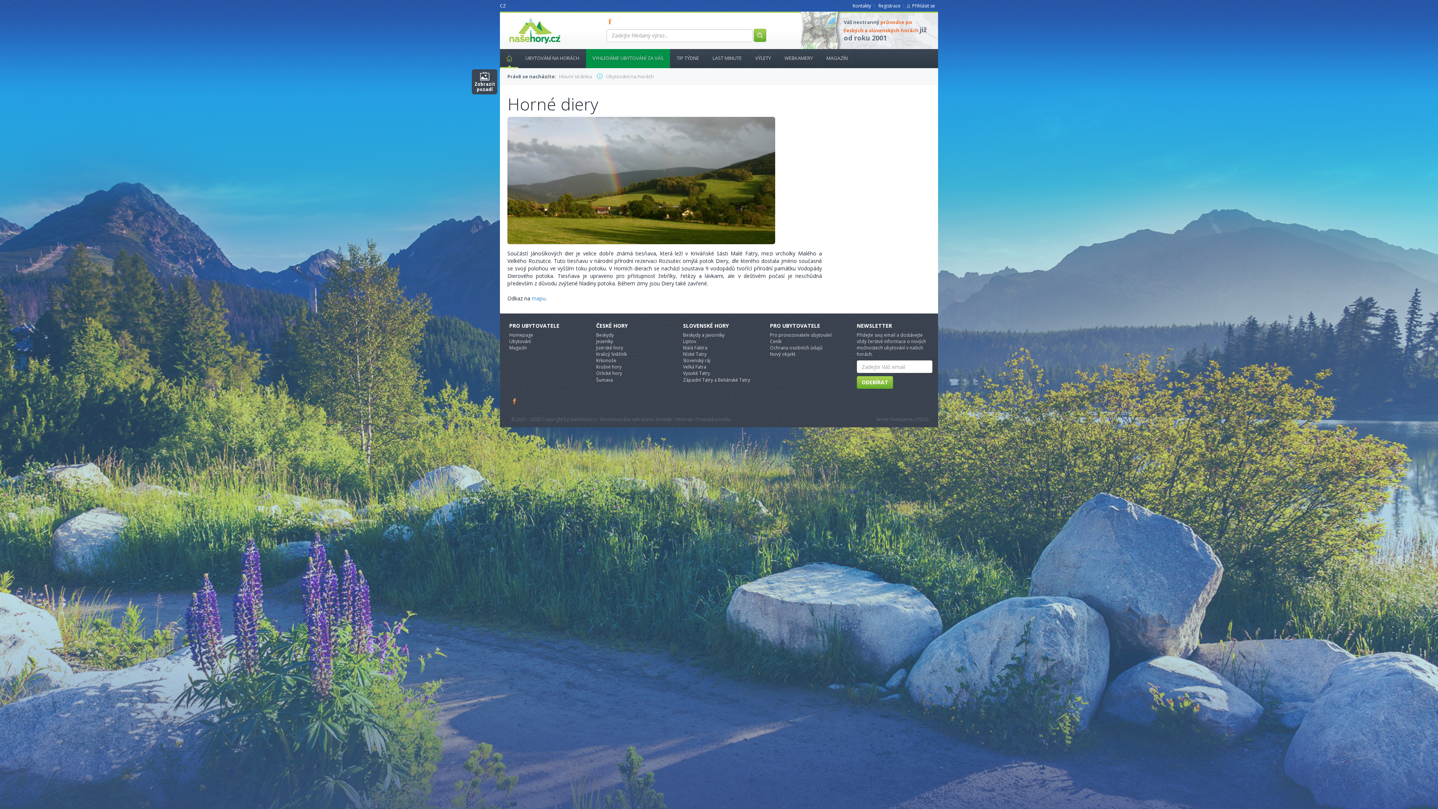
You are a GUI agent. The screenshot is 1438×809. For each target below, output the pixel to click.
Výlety (763, 58)
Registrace (890, 6)
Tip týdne (688, 58)
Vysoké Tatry (696, 373)
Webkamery (799, 58)
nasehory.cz (521, 17)
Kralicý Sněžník (611, 354)
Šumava (604, 380)
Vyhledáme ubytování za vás (628, 58)
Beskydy (605, 335)
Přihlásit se (923, 6)
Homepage (521, 335)
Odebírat (875, 382)
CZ (503, 6)
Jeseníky (604, 341)
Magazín (837, 58)
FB (612, 21)
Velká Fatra (694, 367)
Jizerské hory (609, 348)
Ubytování (520, 341)
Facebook (515, 401)
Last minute (727, 58)
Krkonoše (606, 360)
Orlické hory (609, 373)
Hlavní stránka (509, 58)
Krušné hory (609, 367)
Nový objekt (782, 354)
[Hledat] (760, 35)
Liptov (689, 341)
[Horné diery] (641, 180)
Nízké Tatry (695, 354)
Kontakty (862, 6)
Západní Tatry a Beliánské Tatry (716, 380)
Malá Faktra (695, 348)
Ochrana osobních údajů (796, 348)
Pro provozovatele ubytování (801, 335)
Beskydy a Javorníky (704, 335)
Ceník (776, 341)
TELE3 (923, 419)
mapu (539, 298)
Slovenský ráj (696, 360)
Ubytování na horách (552, 58)
